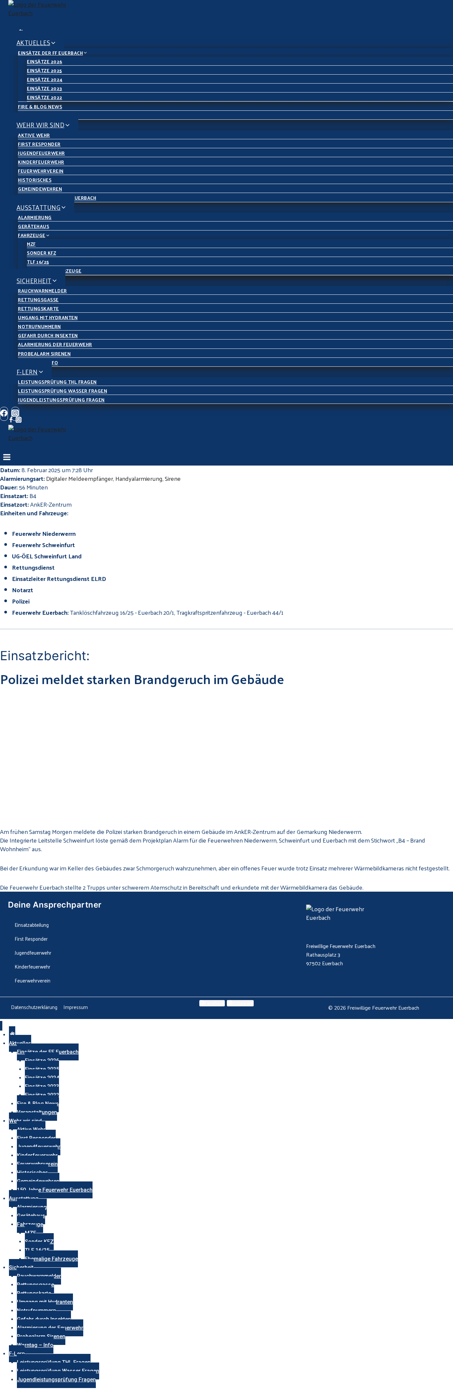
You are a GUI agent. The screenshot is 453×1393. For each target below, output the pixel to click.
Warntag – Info (35, 1345)
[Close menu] (1, 1026)
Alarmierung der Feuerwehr (55, 344)
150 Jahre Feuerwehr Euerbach (55, 1190)
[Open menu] (7, 458)
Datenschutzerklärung (34, 1006)
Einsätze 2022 (44, 97)
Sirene (173, 478)
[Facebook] (4, 414)
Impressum (75, 1006)
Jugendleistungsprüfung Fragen (61, 400)
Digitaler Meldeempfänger (79, 478)
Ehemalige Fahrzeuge (51, 1259)
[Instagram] (19, 420)
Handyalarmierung (138, 478)
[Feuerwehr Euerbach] (230, 13)
